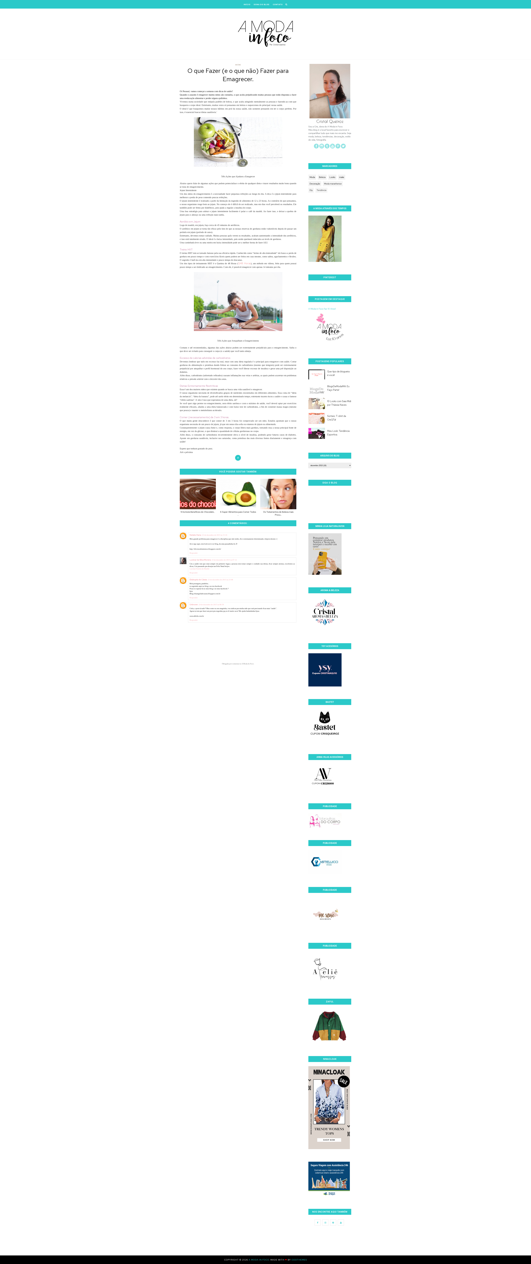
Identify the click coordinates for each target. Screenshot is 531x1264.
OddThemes (299, 1259)
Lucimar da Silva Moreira (200, 560)
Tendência (321, 190)
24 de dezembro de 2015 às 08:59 (211, 605)
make (341, 177)
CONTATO (278, 4)
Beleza (322, 177)
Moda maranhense (333, 183)
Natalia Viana (195, 535)
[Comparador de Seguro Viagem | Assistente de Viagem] (329, 1195)
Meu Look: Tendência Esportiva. (338, 432)
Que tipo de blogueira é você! (338, 373)
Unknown (194, 604)
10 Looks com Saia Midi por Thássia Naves (339, 403)
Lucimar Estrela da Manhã (199, 569)
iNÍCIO (247, 4)
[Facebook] (316, 147)
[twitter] (343, 147)
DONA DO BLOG (262, 4)
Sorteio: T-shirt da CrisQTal (336, 418)
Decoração (314, 183)
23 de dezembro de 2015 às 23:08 (220, 580)
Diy (311, 190)
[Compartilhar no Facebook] (238, 458)
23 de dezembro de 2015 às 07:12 (224, 560)
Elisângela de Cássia (198, 579)
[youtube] (332, 147)
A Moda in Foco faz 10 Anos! (322, 308)
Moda (312, 177)
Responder (194, 553)
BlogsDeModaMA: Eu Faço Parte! (338, 388)
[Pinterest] (337, 147)
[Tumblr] (327, 147)
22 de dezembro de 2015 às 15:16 (214, 535)
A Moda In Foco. (259, 1259)
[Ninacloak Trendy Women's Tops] (329, 1148)
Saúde (238, 65)
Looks (332, 177)
